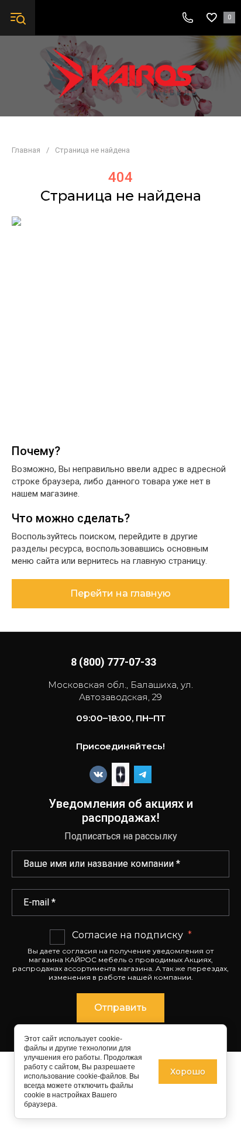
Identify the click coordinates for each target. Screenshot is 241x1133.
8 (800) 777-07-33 (113, 662)
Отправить (120, 1007)
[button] (17, 17)
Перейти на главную (120, 593)
